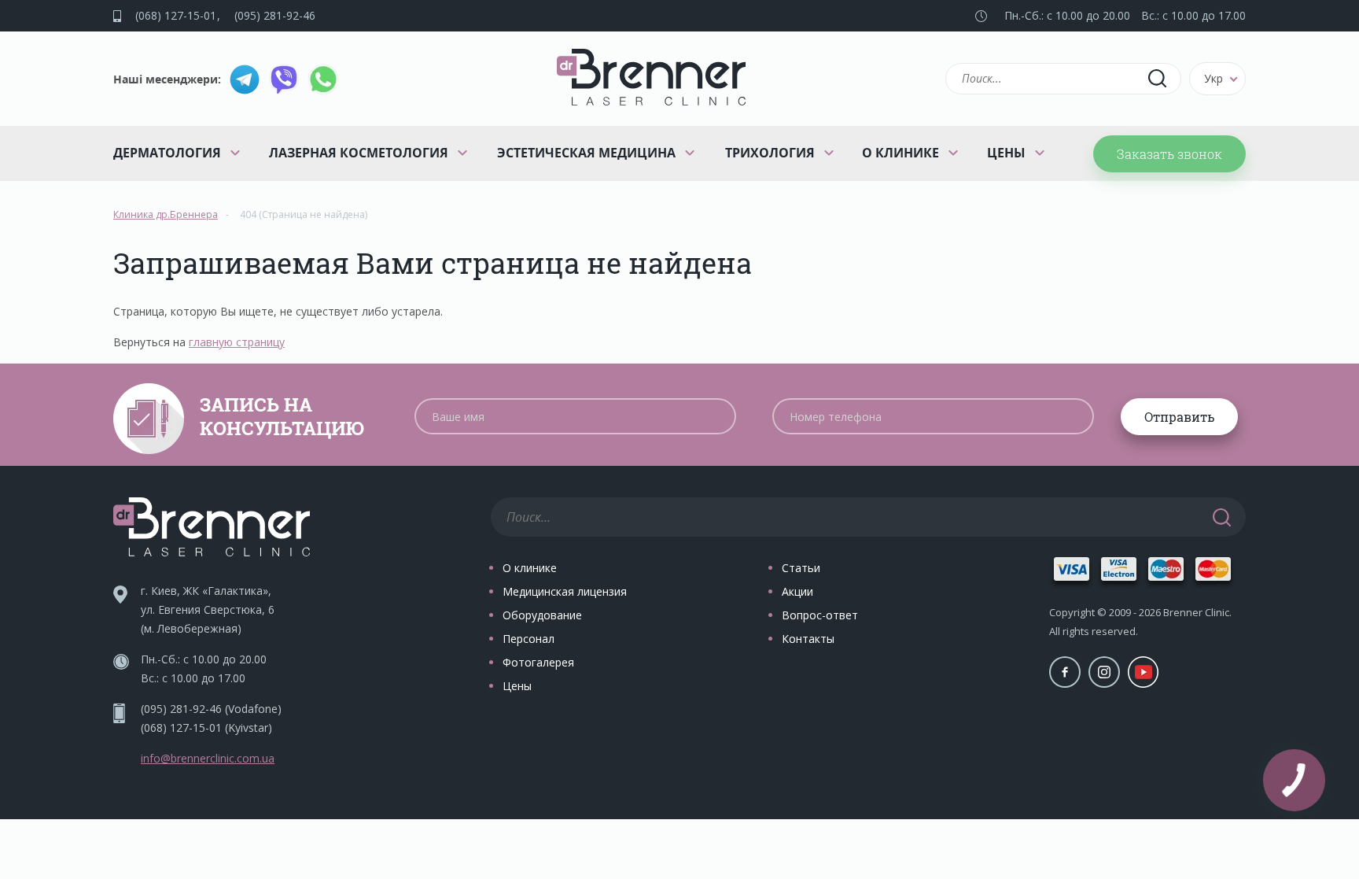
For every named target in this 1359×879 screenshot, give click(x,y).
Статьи (801, 567)
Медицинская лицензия (565, 591)
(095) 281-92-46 (274, 15)
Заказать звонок (1169, 154)
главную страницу (237, 341)
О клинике (900, 152)
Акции (797, 591)
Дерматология (167, 152)
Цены (1006, 152)
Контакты (808, 638)
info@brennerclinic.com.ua (207, 758)
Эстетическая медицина (586, 152)
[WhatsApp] (323, 79)
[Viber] (284, 79)
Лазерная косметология (358, 152)
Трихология (770, 152)
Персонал (528, 638)
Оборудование (542, 615)
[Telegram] (244, 79)
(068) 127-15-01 (175, 15)
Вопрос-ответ (820, 615)
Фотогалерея (538, 662)
